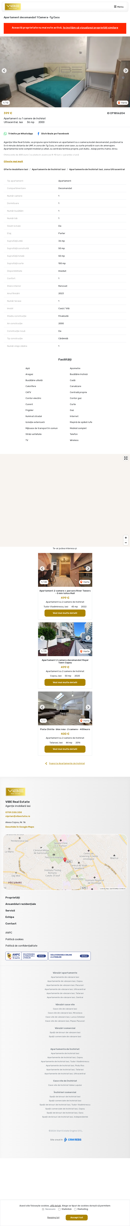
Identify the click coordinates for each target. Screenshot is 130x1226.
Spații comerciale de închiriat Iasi (65, 1100)
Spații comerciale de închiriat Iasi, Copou (65, 1109)
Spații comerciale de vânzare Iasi (65, 1036)
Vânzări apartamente (65, 973)
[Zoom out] (125, 542)
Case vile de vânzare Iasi (65, 1009)
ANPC (8, 932)
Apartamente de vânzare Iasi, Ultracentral (65, 989)
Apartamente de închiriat (65, 1049)
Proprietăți (12, 897)
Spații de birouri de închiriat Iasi (65, 1096)
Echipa (9, 917)
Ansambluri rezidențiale (20, 904)
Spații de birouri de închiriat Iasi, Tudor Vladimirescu (65, 1104)
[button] (4, 70)
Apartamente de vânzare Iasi (65, 977)
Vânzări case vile (65, 1004)
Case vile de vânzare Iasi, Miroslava (65, 1013)
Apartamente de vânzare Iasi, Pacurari (65, 985)
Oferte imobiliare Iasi (16, 169)
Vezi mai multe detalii (65, 613)
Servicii (10, 910)
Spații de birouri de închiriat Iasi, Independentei (65, 1117)
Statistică (66, 1209)
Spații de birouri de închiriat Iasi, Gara (65, 1113)
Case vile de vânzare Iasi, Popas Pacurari (65, 1021)
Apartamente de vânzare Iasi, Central (65, 997)
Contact (10, 923)
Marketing (83, 1209)
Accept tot (76, 1217)
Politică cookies (14, 939)
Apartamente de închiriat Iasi (49, 169)
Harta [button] (124, 102)
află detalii (55, 1205)
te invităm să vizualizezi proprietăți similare (90, 27)
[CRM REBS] (72, 1139)
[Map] (65, 500)
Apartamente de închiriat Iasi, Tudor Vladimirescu (65, 1061)
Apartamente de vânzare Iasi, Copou (65, 981)
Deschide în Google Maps (19, 827)
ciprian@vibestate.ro (17, 816)
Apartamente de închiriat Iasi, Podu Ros (65, 1065)
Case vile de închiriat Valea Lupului (65, 1085)
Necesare (50, 1209)
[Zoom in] (125, 537)
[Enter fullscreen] (125, 458)
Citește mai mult (13, 161)
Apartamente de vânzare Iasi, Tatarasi (65, 993)
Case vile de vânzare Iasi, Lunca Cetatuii (65, 1017)
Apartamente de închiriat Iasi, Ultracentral (65, 1073)
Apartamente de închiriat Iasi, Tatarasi (65, 1069)
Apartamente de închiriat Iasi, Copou (65, 1057)
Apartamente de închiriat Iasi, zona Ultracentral (97, 169)
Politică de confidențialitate (21, 945)
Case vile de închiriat (65, 1081)
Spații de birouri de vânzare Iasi (65, 1032)
